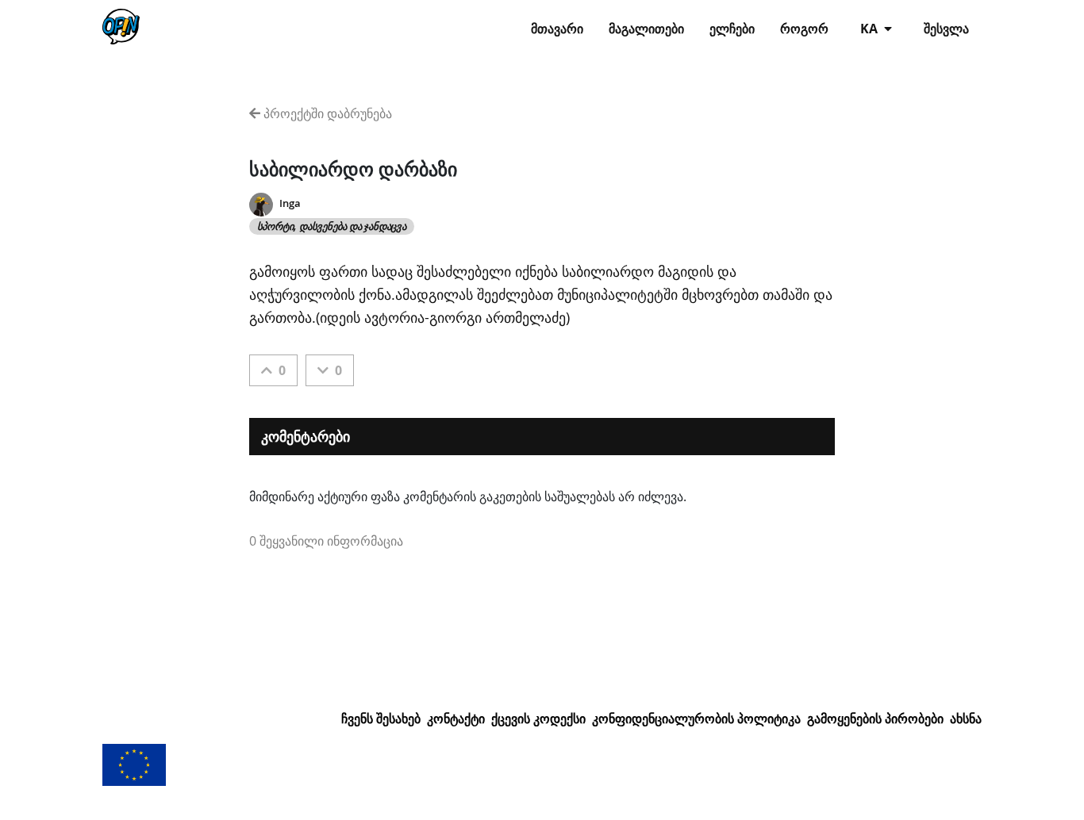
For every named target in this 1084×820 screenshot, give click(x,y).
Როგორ (804, 28)
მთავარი (557, 28)
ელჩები (732, 28)
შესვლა (946, 28)
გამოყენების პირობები (875, 718)
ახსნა (966, 718)
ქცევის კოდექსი (538, 718)
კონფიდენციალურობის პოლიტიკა (696, 718)
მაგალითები (646, 28)
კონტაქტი (456, 718)
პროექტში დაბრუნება (326, 113)
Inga (290, 203)
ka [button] (870, 28)
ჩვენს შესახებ (381, 718)
